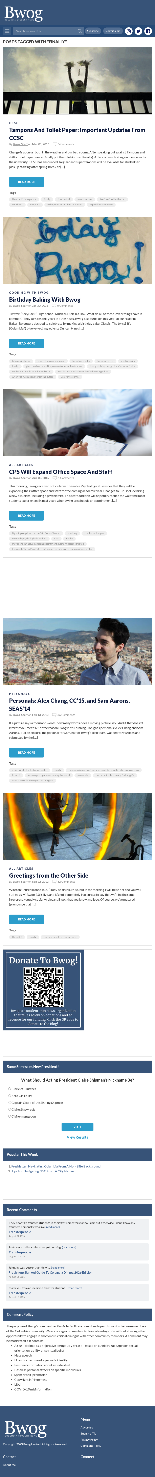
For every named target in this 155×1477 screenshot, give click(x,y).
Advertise (87, 1427)
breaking (72, 533)
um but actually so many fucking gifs (115, 775)
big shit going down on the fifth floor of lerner (36, 533)
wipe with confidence (101, 204)
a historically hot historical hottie (29, 769)
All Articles (21, 465)
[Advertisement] (77, 589)
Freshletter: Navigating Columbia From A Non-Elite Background (56, 1166)
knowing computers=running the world (49, 775)
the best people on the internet (60, 936)
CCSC (14, 123)
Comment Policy (91, 1445)
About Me (9, 1464)
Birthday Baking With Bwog (45, 299)
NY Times (17, 204)
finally (47, 199)
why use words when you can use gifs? (32, 780)
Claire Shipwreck (23, 1109)
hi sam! (16, 775)
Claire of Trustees (24, 1089)
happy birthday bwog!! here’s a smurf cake (112, 366)
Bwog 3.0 (17, 936)
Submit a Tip (113, 31)
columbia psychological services (29, 538)
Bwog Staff (20, 144)
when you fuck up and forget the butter (32, 376)
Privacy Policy (89, 1439)
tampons (35, 204)
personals (83, 775)
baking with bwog (21, 360)
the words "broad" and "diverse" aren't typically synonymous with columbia (52, 548)
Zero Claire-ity (22, 1096)
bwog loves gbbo (81, 360)
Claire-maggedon (24, 1116)
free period (64, 199)
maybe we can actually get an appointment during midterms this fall (48, 543)
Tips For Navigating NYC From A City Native (42, 1171)
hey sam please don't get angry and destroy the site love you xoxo (104, 769)
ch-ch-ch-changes (94, 533)
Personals (19, 693)
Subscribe (93, 31)
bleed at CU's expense (24, 199)
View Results (77, 1137)
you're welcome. (70, 376)
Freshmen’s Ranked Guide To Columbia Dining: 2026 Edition (50, 1272)
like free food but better (112, 199)
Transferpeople (20, 1232)
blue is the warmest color (51, 360)
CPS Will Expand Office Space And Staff (60, 471)
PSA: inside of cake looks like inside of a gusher (83, 371)
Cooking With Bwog (29, 292)
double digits (128, 360)
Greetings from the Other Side (48, 875)
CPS (56, 538)
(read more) (52, 1227)
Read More (26, 182)
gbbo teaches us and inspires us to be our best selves (54, 366)
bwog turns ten (105, 360)
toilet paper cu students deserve (64, 204)
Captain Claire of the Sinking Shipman (37, 1102)
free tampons (85, 199)
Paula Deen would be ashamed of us (31, 371)
